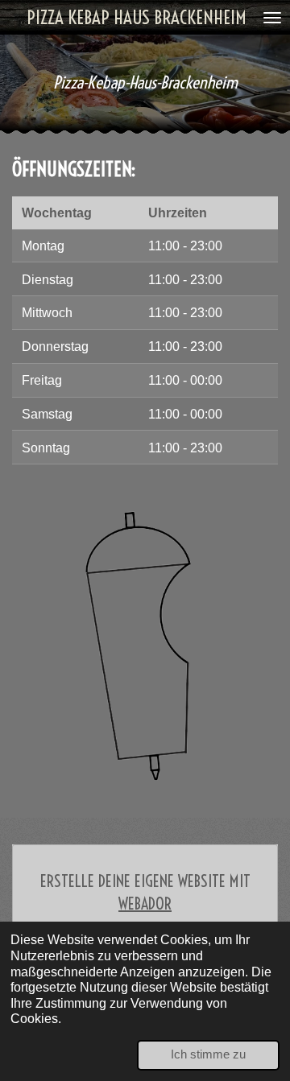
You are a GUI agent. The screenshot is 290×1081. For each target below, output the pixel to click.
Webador (145, 903)
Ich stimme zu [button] (208, 1054)
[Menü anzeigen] (272, 17)
